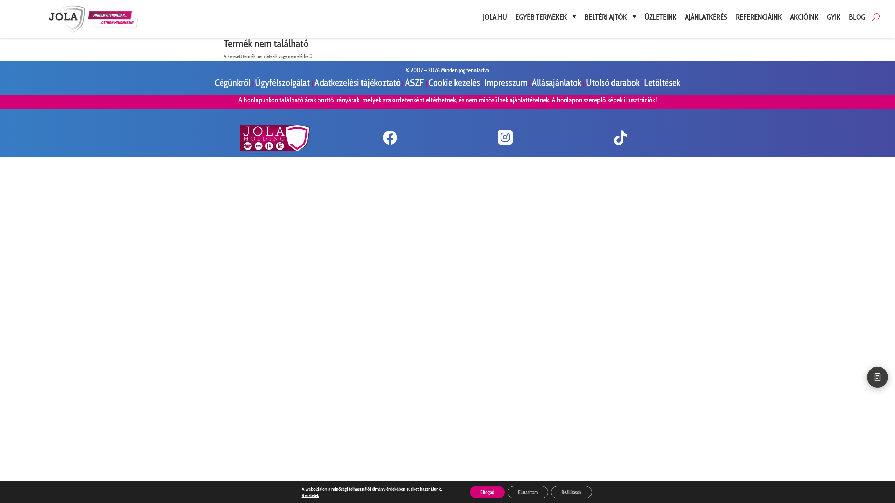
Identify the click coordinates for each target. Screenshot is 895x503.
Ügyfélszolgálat (283, 82)
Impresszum (506, 82)
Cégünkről (233, 82)
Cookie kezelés (454, 82)
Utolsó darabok (613, 82)
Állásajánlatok (557, 82)
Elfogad (487, 492)
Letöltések (662, 82)
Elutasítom (528, 492)
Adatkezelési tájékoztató (357, 82)
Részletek (310, 495)
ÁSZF (415, 82)
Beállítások (571, 492)
